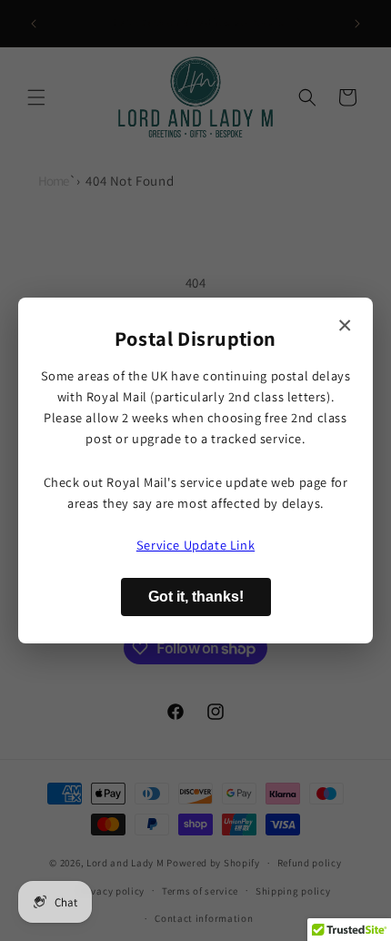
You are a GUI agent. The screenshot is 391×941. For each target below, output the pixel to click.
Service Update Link (195, 544)
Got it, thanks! (196, 596)
